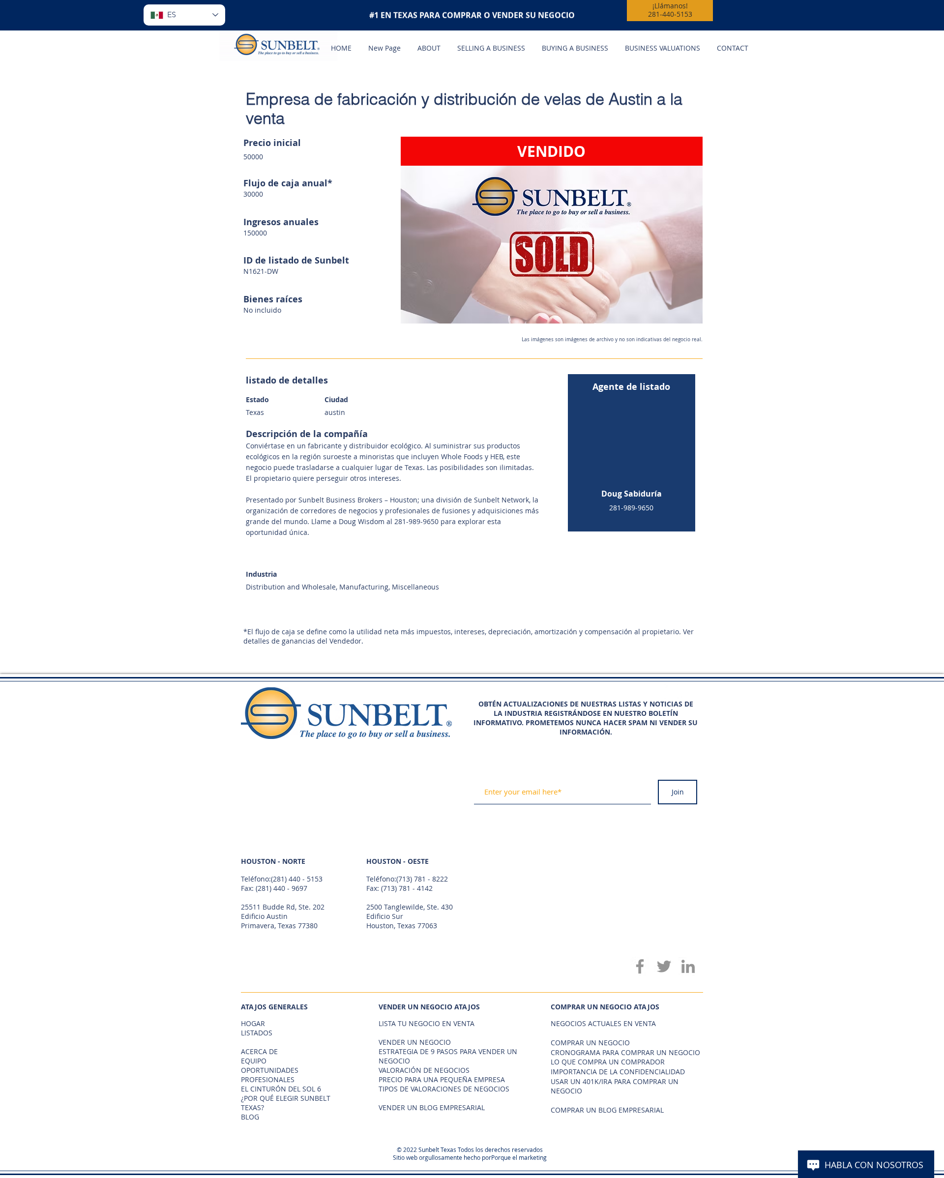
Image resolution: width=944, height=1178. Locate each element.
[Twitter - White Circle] (688, 691)
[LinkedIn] (688, 966)
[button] (552, 230)
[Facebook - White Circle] (671, 691)
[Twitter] (664, 966)
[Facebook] (639, 966)
